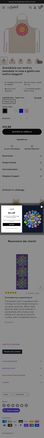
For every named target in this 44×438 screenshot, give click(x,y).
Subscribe (11, 224)
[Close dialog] (41, 207)
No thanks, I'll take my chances (11, 228)
